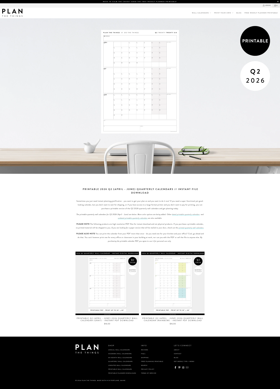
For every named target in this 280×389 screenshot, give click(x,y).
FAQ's (143, 354)
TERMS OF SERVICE (148, 373)
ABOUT (176, 350)
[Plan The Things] (12, 13)
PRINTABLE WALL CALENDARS (120, 369)
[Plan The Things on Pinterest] (179, 367)
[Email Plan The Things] (187, 367)
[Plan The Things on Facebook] (175, 367)
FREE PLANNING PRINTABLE (152, 361)
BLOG (176, 358)
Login (268, 5)
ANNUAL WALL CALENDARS (119, 350)
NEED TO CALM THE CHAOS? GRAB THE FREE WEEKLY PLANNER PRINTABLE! (140, 2)
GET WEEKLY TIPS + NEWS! (184, 361)
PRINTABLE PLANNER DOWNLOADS (122, 373)
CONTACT (177, 354)
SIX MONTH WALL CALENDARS (120, 358)
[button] (200, 12)
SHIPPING (145, 358)
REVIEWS (144, 350)
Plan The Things (89, 380)
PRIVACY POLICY (147, 369)
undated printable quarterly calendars (133, 218)
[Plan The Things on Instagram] (183, 367)
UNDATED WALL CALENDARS (119, 365)
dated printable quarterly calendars (186, 214)
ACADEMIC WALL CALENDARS (120, 354)
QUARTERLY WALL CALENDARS (120, 361)
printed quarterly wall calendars (191, 227)
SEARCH (144, 365)
